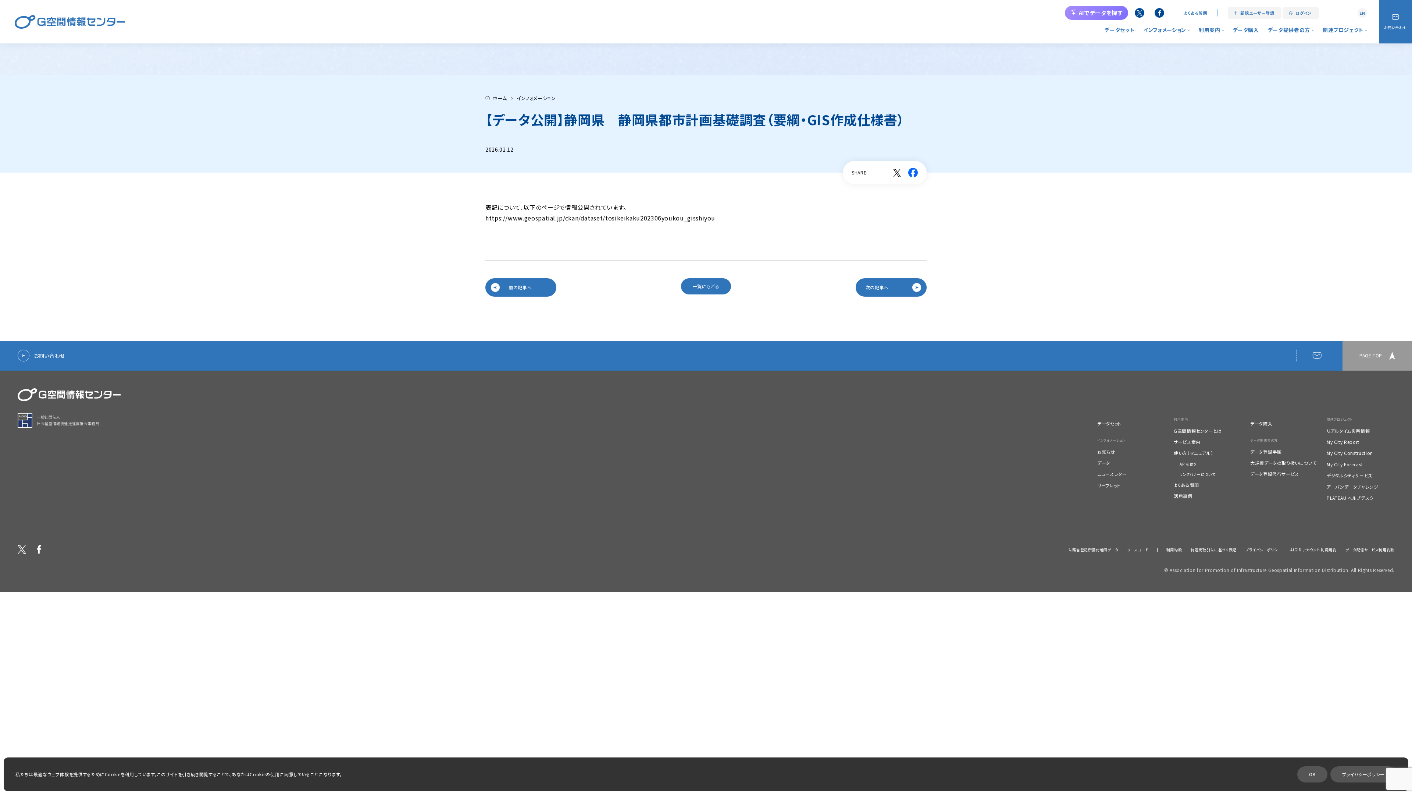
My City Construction (1350, 453)
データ (1103, 463)
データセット (1119, 29)
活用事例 (1183, 496)
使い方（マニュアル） (1193, 453)
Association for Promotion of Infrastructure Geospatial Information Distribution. (1259, 570)
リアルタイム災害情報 (1348, 431)
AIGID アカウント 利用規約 (1313, 550)
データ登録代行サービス (1274, 474)
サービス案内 (1187, 442)
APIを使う (1188, 464)
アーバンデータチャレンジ (1353, 487)
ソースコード (1138, 550)
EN (1362, 13)
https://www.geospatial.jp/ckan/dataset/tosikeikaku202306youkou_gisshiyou (600, 217)
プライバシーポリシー (1263, 550)
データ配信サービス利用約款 (1369, 550)
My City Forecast (1345, 464)
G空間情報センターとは (1198, 431)
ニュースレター (1112, 474)
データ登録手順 (1265, 452)
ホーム (500, 98)
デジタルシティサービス (1350, 475)
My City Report (1343, 442)
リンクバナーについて (1197, 474)
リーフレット (1109, 485)
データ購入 (1246, 29)
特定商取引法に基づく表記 (1214, 550)
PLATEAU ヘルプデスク (1350, 498)
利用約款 (1174, 550)
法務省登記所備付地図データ (1094, 550)
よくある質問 (1195, 13)
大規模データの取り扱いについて (1283, 463)
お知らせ (1106, 452)
